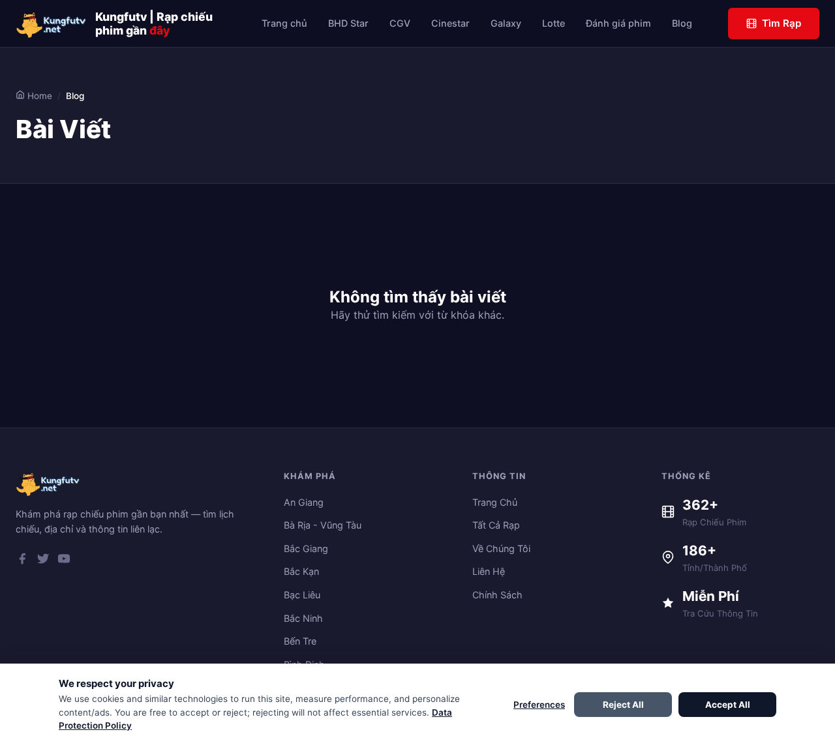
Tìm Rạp (781, 23)
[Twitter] (43, 561)
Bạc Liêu (302, 594)
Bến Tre (300, 641)
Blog (682, 23)
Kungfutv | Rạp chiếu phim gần (154, 23)
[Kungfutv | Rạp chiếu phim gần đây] (51, 23)
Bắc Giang (306, 548)
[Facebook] (22, 561)
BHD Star (348, 23)
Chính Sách (497, 594)
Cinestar (450, 23)
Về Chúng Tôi (501, 548)
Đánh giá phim (618, 23)
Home (38, 96)
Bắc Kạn (301, 571)
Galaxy (506, 23)
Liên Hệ (488, 571)
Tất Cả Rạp (496, 525)
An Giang (304, 502)
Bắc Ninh (303, 618)
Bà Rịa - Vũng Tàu (322, 525)
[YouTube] (63, 561)
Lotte (553, 23)
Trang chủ (284, 23)
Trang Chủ (494, 502)
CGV (399, 23)
